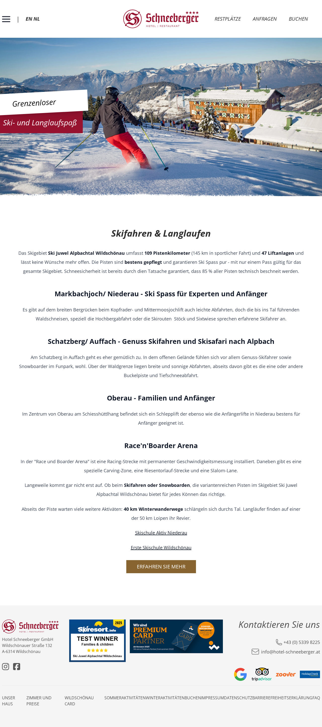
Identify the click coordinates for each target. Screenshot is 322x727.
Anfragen (265, 18)
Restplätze (228, 18)
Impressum (212, 698)
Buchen (298, 18)
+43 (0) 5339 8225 (302, 642)
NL (36, 18)
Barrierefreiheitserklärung (282, 698)
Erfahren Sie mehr (161, 566)
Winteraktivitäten (165, 698)
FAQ (316, 698)
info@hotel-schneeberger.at (290, 652)
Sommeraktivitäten (125, 698)
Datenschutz (238, 698)
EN (29, 18)
